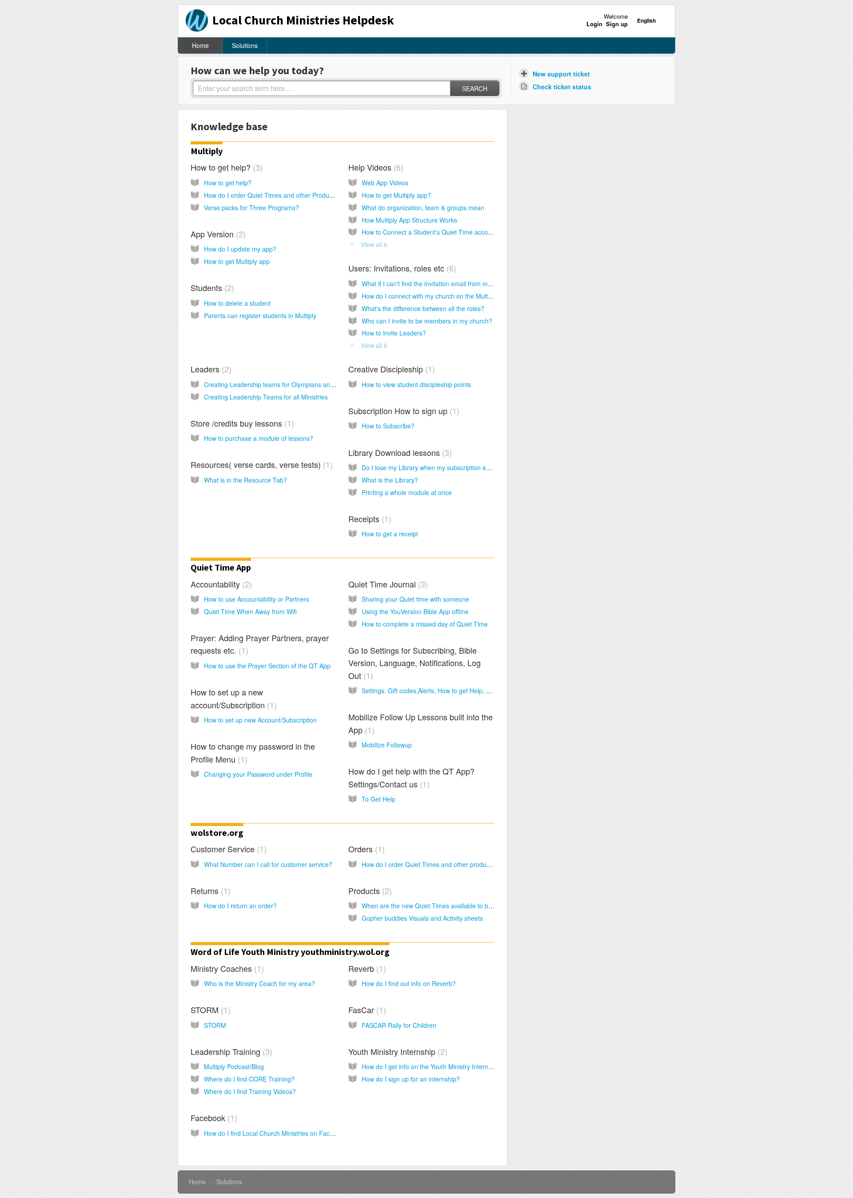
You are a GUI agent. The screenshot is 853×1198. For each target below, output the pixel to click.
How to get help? (225, 167)
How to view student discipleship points (416, 384)
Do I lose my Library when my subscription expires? (434, 467)
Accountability (220, 584)
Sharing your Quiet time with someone (415, 599)
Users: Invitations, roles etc (401, 268)
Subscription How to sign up (402, 410)
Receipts (368, 518)
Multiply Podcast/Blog (234, 1066)
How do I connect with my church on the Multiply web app (442, 296)
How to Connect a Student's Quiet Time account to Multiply (444, 232)
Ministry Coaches (226, 968)
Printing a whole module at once (407, 492)
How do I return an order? (240, 905)
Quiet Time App (221, 567)
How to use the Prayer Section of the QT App (267, 665)
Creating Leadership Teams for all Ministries (266, 396)
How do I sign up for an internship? (411, 1078)
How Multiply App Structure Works (409, 220)
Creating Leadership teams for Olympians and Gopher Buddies (292, 384)
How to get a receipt (390, 533)
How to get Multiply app (237, 261)
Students (211, 287)
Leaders (210, 369)
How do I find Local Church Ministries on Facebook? (277, 1133)
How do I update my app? (240, 248)
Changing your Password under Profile (258, 774)
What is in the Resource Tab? (245, 479)
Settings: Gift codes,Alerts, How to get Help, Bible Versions (444, 690)
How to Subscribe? (388, 425)
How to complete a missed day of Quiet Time (425, 623)
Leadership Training (230, 1051)
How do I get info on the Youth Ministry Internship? (432, 1066)
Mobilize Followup (387, 744)
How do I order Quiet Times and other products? (430, 864)
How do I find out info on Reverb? (409, 983)
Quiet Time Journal (386, 584)
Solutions (245, 45)
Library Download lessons (398, 452)
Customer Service (227, 849)
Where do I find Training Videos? (250, 1091)
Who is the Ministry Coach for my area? (259, 983)
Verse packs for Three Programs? (251, 207)
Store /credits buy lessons (241, 423)
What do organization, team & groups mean (423, 207)
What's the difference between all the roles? (423, 308)
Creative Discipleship (390, 369)
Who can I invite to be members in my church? (427, 320)
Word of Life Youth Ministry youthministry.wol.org (290, 951)
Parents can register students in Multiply (260, 315)
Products (368, 890)
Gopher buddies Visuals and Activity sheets (422, 918)
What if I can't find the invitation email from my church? (438, 283)
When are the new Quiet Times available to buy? (430, 905)
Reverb (365, 968)
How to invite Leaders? (394, 332)
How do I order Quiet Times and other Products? (272, 195)
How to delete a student (237, 303)
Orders (365, 849)
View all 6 (374, 244)
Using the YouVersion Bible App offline (415, 611)
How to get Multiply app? (396, 195)
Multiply (207, 150)
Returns (209, 890)
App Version (217, 234)
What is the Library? (390, 479)
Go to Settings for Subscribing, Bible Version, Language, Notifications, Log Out (414, 662)
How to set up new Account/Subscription (260, 719)
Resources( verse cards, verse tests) (260, 464)
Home (200, 45)
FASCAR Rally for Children (399, 1025)
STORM (209, 1009)
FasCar (365, 1009)
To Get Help (378, 799)
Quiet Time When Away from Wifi (250, 611)
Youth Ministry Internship (396, 1051)
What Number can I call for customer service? (268, 864)
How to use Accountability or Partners (256, 599)
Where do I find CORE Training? (249, 1078)
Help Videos (374, 167)
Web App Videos (385, 182)
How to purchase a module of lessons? (258, 438)
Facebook (213, 1117)
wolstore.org (217, 832)
